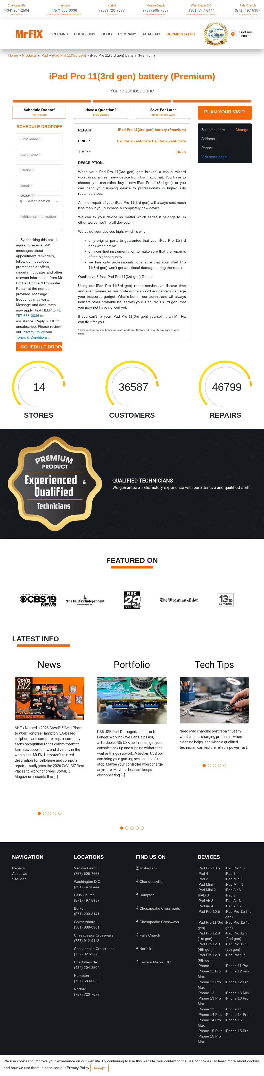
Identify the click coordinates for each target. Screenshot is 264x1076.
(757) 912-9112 (86, 941)
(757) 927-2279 (87, 954)
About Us (19, 873)
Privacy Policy (33, 332)
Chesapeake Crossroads (94, 949)
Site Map (19, 879)
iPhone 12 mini (237, 971)
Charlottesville (16, 5)
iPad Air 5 (233, 906)
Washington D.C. (201, 5)
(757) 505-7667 (156, 10)
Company (127, 34)
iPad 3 (230, 873)
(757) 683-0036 (64, 10)
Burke (79, 908)
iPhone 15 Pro (237, 1031)
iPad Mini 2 (207, 890)
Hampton (64, 5)
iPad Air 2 (205, 901)
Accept (99, 1068)
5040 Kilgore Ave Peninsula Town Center (64, 14)
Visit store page (214, 157)
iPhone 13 (206, 1009)
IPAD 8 (203, 895)
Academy (151, 34)
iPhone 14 (233, 1009)
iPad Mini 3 (234, 884)
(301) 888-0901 (87, 927)
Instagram (148, 868)
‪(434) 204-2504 (16, 10)
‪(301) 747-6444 (201, 10)
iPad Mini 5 (234, 879)
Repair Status (181, 34)
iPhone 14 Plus (210, 1014)
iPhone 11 (206, 966)
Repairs (60, 34)
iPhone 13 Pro (237, 998)
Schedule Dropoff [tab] (39, 112)
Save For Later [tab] (163, 112)
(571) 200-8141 (87, 914)
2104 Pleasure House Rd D (155, 14)
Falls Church (248, 5)
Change (241, 130)
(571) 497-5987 (247, 10)
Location (27, 195)
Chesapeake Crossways (93, 935)
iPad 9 (230, 895)
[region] (132, 489)
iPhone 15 (233, 1020)
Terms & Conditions (32, 337)
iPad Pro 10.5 (209, 868)
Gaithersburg (84, 922)
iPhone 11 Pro (236, 966)
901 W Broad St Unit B (247, 14)
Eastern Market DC (155, 962)
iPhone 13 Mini (237, 993)
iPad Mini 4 (207, 884)
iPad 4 (203, 873)
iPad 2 (203, 879)
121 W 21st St (112, 14)
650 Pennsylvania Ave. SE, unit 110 (202, 14)
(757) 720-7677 (112, 10)
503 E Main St (16, 14)
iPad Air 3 (233, 890)
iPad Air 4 (205, 906)
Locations (84, 34)
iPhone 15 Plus (210, 1031)
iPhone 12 (206, 993)
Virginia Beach (156, 5)
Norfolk (112, 5)
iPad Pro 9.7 (235, 868)
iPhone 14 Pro (237, 1014)
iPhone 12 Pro (237, 982)
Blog (106, 34)
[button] (49, 733)
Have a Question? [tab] (101, 112)
